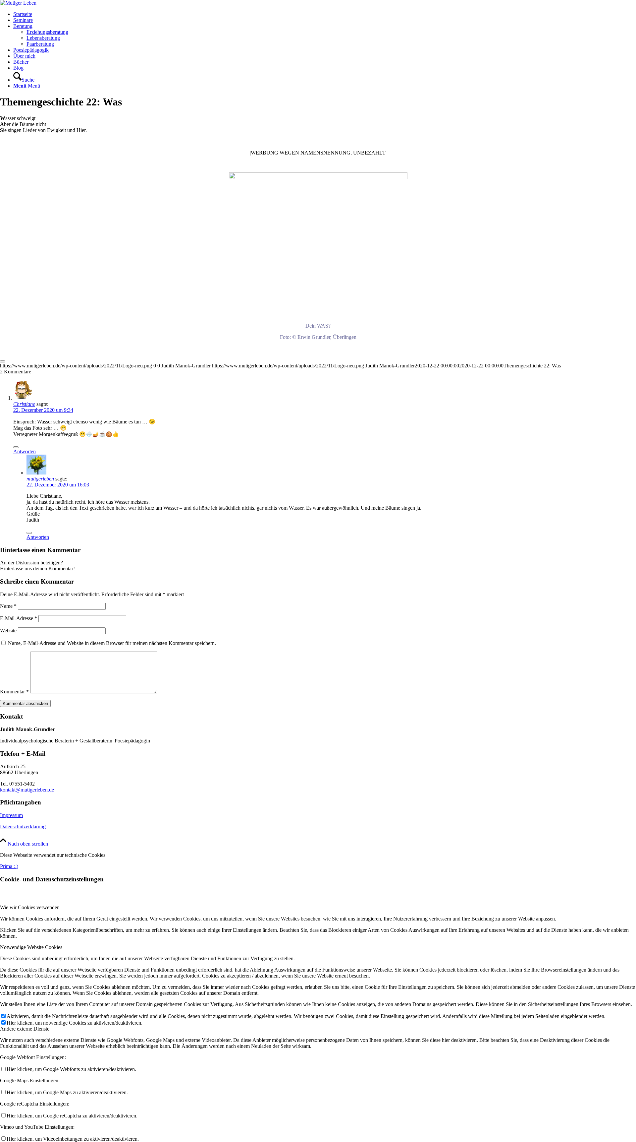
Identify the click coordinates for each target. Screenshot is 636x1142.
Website (8, 630)
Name (8, 606)
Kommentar (14, 691)
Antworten (24, 451)
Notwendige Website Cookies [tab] (31, 947)
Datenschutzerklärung (23, 826)
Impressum (11, 815)
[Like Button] (2, 361)
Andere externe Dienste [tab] (24, 1029)
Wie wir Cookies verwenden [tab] (30, 907)
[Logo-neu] (18, 3)
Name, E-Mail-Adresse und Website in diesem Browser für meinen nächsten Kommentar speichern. (112, 643)
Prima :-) (9, 866)
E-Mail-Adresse (18, 618)
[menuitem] (324, 14)
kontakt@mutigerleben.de (27, 790)
